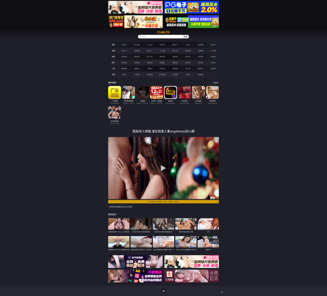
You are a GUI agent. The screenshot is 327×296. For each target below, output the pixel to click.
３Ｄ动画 (162, 51)
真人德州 (137, 45)
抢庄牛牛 (213, 45)
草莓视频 (149, 74)
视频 (113, 51)
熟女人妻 (175, 51)
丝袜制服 (188, 51)
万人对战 (149, 45)
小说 (113, 68)
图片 (113, 62)
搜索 (185, 37)
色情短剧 (200, 74)
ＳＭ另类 (213, 51)
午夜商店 (137, 74)
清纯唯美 (188, 63)
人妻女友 (149, 69)
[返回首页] (222, 292)
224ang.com (163, 32)
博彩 (113, 45)
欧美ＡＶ (149, 51)
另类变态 (213, 57)
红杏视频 (175, 74)
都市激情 (124, 69)
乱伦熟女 (200, 57)
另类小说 (188, 69)
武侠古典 (162, 69)
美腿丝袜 (175, 63)
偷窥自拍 (124, 63)
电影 (113, 56)
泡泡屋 (188, 74)
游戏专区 (162, 45)
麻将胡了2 (175, 45)
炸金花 (188, 45)
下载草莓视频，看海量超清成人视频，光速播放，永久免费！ (163, 201)
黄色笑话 (200, 69)
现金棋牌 (200, 45)
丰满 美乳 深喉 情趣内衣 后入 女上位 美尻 (120, 207)
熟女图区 (200, 63)
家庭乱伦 (137, 69)
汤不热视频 (162, 74)
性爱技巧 (213, 69)
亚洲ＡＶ (124, 51)
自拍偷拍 (137, 51)
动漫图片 (162, 63)
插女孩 (124, 74)
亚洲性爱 (124, 57)
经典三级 (188, 57)
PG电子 (124, 45)
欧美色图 (149, 63)
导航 (113, 74)
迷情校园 (175, 69)
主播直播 (200, 51)
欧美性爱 (162, 57)
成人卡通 (149, 57)
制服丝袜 (175, 57)
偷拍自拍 (137, 57)
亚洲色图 (137, 63)
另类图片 (213, 63)
